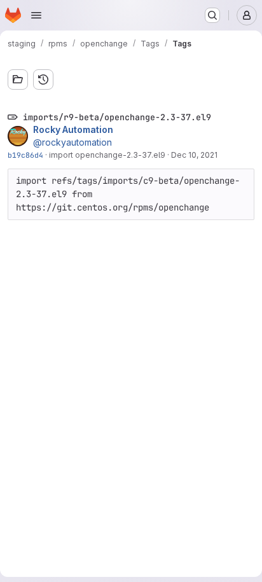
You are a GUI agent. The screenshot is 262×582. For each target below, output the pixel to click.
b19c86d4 (25, 155)
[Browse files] (18, 79)
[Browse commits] (43, 79)
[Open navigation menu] (36, 15)
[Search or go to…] (212, 15)
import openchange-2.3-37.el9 (107, 155)
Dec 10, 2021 (194, 155)
